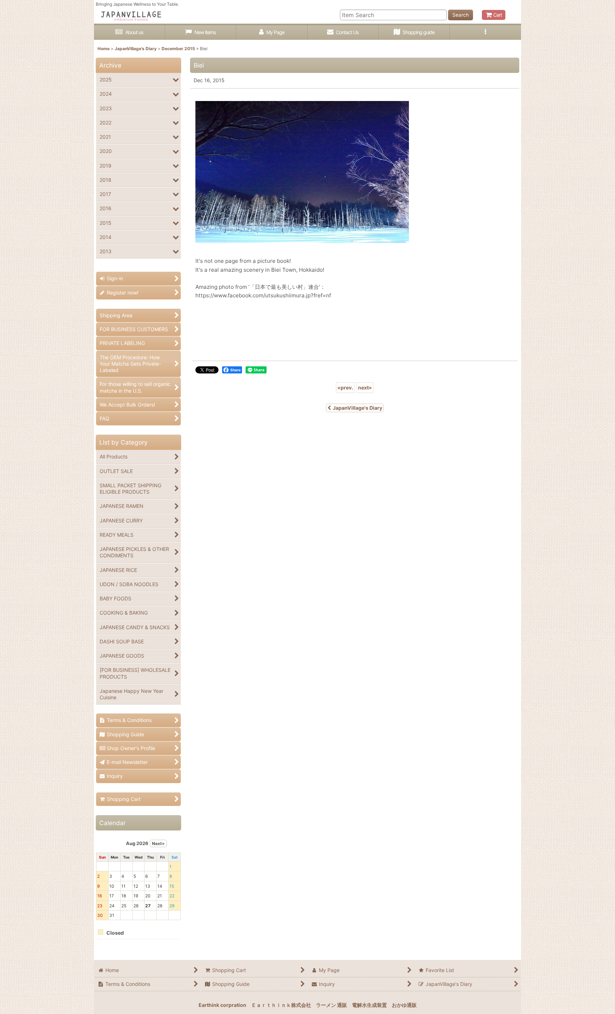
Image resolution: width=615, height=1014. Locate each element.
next (365, 387)
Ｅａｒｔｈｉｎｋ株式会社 (281, 1005)
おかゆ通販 (404, 1005)
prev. (345, 387)
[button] (485, 32)
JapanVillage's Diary (357, 408)
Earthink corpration (222, 1005)
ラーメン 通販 (331, 1005)
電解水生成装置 (369, 1005)
